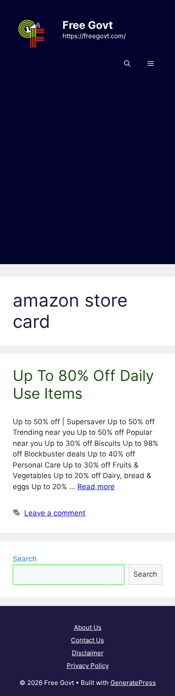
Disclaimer (88, 653)
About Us (88, 627)
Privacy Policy (88, 666)
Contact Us (87, 640)
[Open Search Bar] (127, 63)
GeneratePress (133, 683)
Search (25, 559)
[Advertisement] (87, 176)
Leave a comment (54, 513)
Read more (96, 486)
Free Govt (87, 25)
